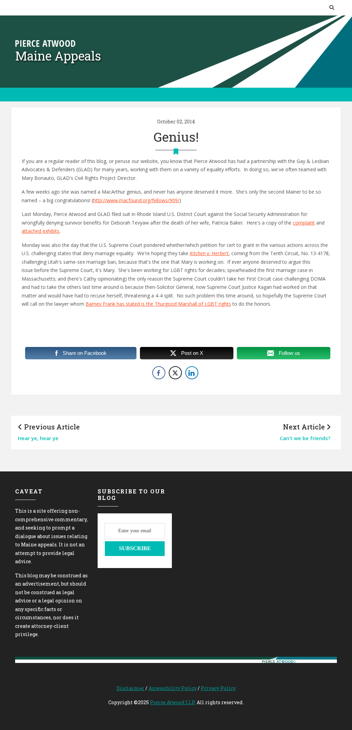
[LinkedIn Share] (191, 372)
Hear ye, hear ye (38, 438)
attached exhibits (40, 231)
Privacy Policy (218, 688)
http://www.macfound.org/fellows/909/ (136, 200)
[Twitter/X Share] (175, 372)
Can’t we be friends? (305, 438)
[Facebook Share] (158, 372)
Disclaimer (130, 688)
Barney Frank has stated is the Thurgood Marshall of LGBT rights (158, 304)
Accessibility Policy (172, 688)
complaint (304, 222)
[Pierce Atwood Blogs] (45, 43)
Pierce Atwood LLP (172, 702)
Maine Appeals (58, 55)
